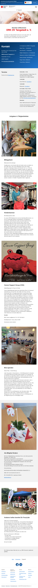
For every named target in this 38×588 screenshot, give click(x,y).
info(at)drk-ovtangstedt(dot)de (29, 98)
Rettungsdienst (3, 577)
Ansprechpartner (31, 571)
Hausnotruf (3, 573)
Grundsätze (30, 575)
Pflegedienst (3, 571)
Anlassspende (12, 579)
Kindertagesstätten (4, 575)
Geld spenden (12, 572)
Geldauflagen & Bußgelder (13, 577)
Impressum (3, 585)
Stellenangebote (22, 571)
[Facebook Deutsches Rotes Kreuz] (17, 564)
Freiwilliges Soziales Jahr (22, 574)
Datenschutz (8, 585)
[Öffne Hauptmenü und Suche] (36, 7)
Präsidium (30, 573)
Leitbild (29, 577)
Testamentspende (13, 581)
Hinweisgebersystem (13, 585)
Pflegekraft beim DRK (22, 579)
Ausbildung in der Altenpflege (22, 577)
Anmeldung (29, 81)
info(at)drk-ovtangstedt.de (8, 61)
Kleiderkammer (11, 75)
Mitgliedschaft (12, 574)
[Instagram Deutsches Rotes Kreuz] (20, 564)
